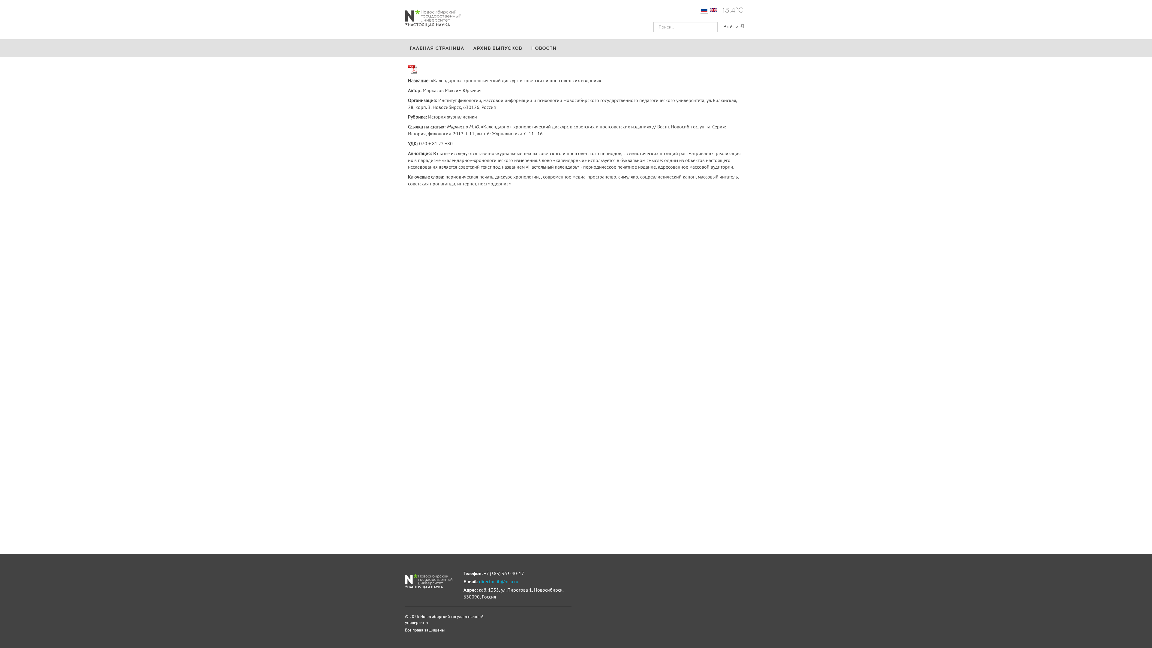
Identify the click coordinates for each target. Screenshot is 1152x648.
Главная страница (437, 48)
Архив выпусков (497, 48)
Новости (543, 48)
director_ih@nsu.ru (498, 581)
